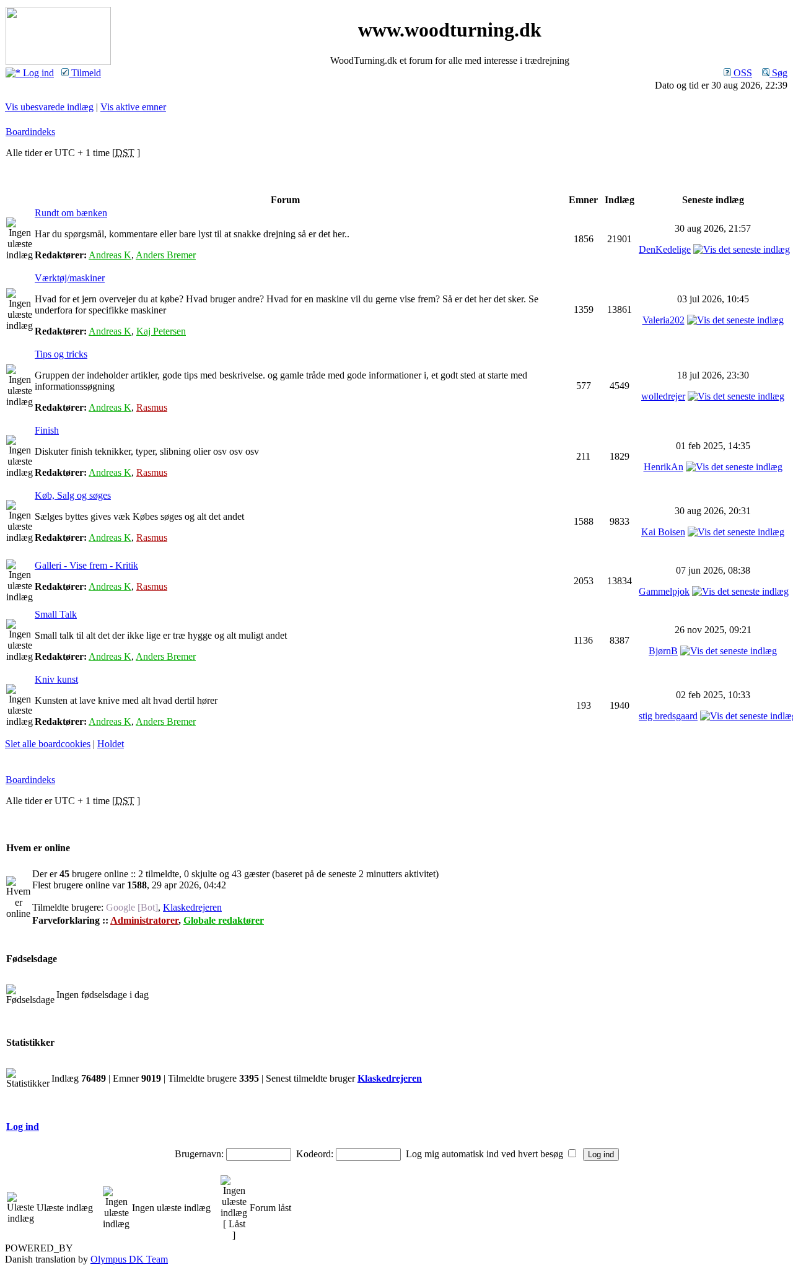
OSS (741, 73)
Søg (778, 73)
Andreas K (110, 255)
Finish (47, 430)
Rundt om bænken (71, 213)
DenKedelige (665, 249)
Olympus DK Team (129, 1259)
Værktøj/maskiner (70, 278)
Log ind (37, 73)
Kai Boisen (663, 532)
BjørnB (663, 651)
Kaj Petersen (161, 331)
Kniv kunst (56, 679)
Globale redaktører (223, 920)
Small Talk (56, 614)
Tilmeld (85, 73)
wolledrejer (663, 396)
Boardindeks (30, 131)
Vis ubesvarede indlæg (49, 107)
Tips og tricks (61, 354)
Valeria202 (663, 320)
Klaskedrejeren (192, 907)
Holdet (110, 743)
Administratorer (144, 920)
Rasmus (151, 407)
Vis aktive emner (133, 107)
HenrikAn (663, 467)
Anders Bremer (166, 255)
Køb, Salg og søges (73, 495)
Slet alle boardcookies (47, 743)
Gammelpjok (664, 591)
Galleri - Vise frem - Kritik (86, 565)
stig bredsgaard (668, 716)
